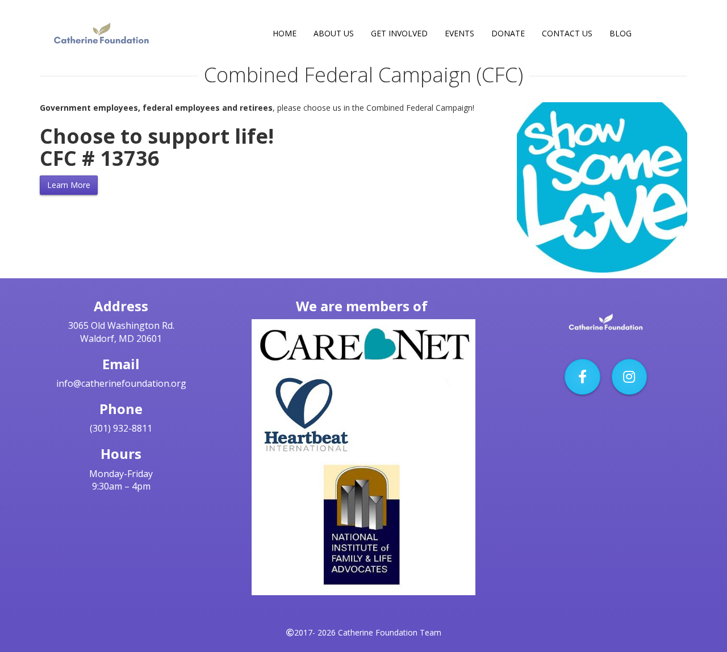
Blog (620, 33)
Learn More (68, 184)
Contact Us (567, 33)
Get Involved (399, 33)
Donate (508, 33)
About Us (334, 33)
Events (459, 33)
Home (284, 33)
